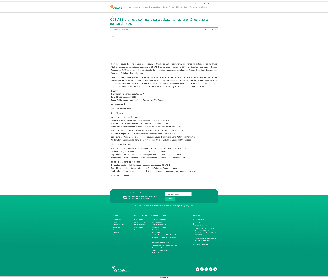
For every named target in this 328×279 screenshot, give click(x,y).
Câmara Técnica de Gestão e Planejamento (164, 237)
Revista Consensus (139, 222)
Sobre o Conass (117, 219)
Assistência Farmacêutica (159, 219)
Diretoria (115, 222)
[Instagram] (195, 4)
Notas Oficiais (116, 227)
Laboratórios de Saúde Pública (160, 242)
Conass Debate (138, 227)
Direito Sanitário (156, 229)
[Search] (186, 4)
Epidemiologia (156, 232)
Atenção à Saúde (157, 222)
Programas (116, 232)
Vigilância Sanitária (157, 253)
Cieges (115, 237)
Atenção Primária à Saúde (159, 224)
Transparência (117, 235)
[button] (202, 29)
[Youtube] (208, 4)
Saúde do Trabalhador (158, 247)
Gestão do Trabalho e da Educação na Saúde (164, 235)
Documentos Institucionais (120, 229)
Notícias (112, 17)
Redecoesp (116, 240)
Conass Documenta (139, 224)
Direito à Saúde (138, 219)
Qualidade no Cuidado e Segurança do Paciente (165, 245)
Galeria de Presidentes (119, 224)
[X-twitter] (191, 4)
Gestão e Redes (138, 229)
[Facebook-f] (200, 4)
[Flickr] (204, 4)
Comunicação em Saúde (159, 227)
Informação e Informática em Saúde (162, 240)
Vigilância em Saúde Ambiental (160, 250)
